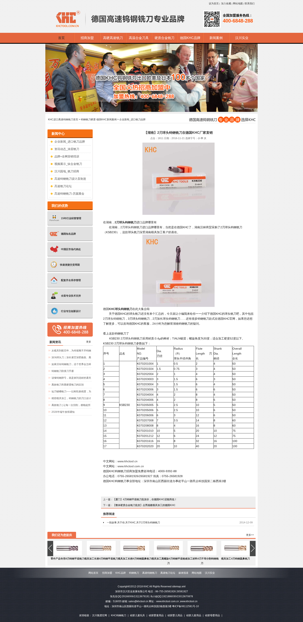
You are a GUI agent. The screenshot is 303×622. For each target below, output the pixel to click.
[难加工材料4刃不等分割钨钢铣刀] (202, 554)
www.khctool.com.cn (130, 466)
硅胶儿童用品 (193, 615)
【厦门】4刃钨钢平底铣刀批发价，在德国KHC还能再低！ (145, 499)
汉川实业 (210, 572)
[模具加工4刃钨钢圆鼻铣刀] (235, 554)
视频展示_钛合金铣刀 (68, 164)
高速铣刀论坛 (63, 186)
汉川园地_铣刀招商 (66, 171)
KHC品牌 (120, 572)
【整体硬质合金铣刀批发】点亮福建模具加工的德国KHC (144, 505)
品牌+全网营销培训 (66, 156)
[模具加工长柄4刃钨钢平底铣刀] (101, 554)
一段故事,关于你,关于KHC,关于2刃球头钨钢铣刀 (133, 522)
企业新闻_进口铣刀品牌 (132, 119)
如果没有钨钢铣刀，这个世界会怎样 (71, 364)
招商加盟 (107, 572)
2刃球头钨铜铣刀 (114, 318)
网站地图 (238, 3)
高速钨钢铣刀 (149, 572)
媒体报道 (183, 572)
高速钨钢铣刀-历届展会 (69, 193)
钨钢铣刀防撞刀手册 (63, 371)
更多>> (250, 534)
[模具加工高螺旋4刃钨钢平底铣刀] (168, 554)
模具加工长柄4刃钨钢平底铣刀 (101, 558)
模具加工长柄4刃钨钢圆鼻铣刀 (135, 558)
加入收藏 (226, 3)
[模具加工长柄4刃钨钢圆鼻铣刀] (134, 554)
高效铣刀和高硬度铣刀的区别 (68, 384)
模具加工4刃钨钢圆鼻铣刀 (235, 558)
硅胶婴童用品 (156, 615)
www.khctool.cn (127, 461)
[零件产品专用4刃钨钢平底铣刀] (67, 554)
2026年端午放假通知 (63, 411)
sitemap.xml (179, 586)
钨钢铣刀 (130, 343)
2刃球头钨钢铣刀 (131, 227)
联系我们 (250, 3)
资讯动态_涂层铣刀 (66, 149)
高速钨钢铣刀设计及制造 (70, 178)
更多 (88, 341)
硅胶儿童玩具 (137, 615)
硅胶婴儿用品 (175, 615)
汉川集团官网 (99, 615)
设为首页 (214, 3)
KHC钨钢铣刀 (118, 615)
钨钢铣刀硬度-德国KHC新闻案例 (99, 119)
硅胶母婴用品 (212, 615)
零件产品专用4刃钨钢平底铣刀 (67, 558)
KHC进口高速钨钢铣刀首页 (63, 119)
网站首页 (93, 572)
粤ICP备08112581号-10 (185, 606)
